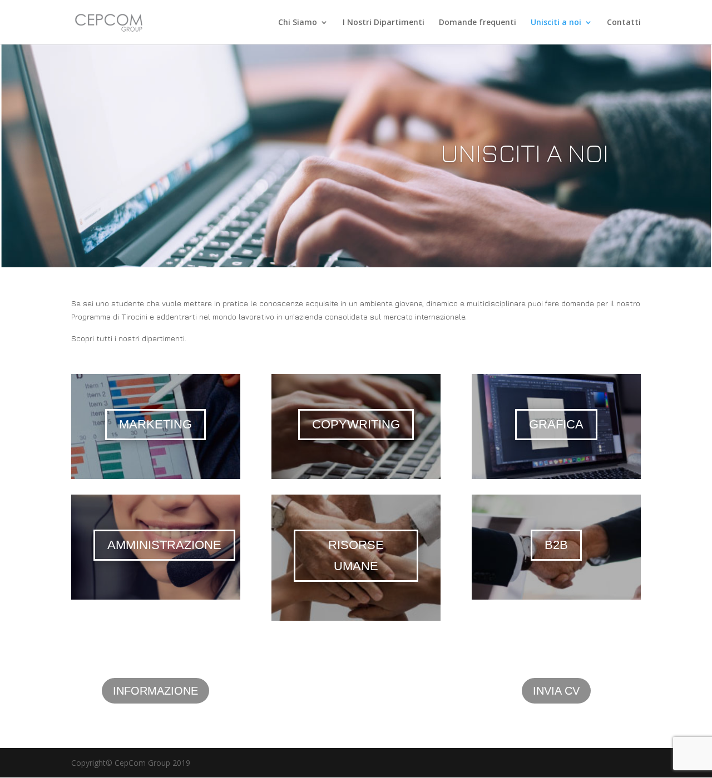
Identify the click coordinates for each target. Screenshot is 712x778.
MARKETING (155, 425)
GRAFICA (556, 425)
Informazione (155, 691)
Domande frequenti (477, 22)
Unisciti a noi (556, 22)
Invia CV (556, 691)
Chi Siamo (297, 22)
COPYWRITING (356, 425)
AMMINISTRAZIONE (164, 545)
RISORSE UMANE (356, 555)
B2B (556, 545)
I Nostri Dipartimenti (383, 22)
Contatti (624, 22)
